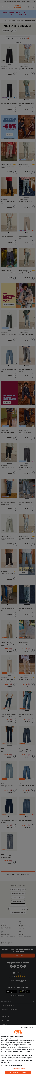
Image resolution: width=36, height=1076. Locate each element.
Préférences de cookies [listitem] (18, 1068)
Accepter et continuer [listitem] (18, 1072)
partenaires (7, 1049)
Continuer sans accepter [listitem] (26, 1027)
